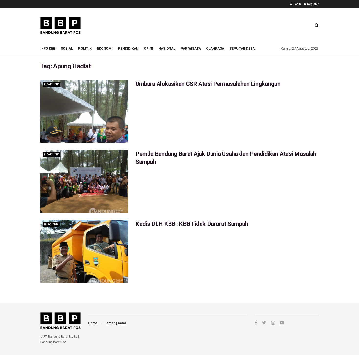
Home (92, 323)
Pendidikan (128, 48)
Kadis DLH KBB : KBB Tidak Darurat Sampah (192, 223)
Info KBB (47, 48)
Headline (51, 84)
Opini (148, 48)
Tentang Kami (115, 323)
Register (312, 4)
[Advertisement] (219, 25)
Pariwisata (191, 48)
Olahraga (215, 48)
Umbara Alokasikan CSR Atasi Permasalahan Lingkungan (208, 83)
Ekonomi (105, 48)
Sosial (67, 48)
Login (297, 4)
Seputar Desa (242, 48)
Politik (85, 48)
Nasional (166, 48)
